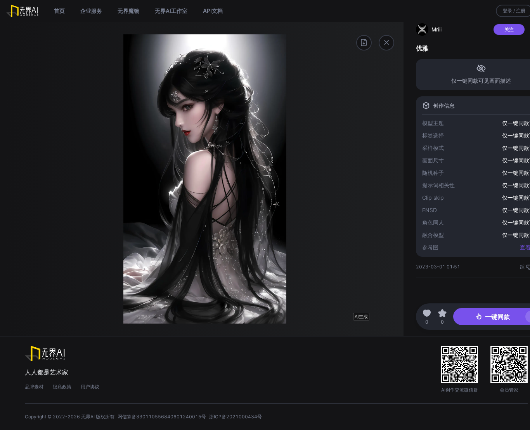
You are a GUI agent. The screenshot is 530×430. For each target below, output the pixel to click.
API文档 (213, 10)
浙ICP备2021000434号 (235, 417)
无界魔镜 (128, 10)
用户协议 (90, 387)
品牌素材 (34, 387)
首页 (59, 10)
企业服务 (91, 10)
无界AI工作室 (171, 10)
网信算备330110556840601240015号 (162, 417)
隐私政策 (62, 387)
